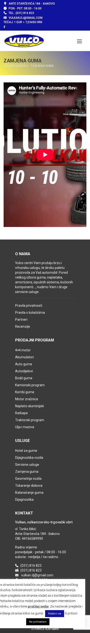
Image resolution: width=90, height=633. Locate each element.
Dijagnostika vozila (29, 458)
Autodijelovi (24, 371)
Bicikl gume (23, 378)
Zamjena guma (26, 471)
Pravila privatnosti (28, 305)
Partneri (21, 319)
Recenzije (22, 326)
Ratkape (21, 413)
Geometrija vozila (28, 478)
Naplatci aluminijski (29, 406)
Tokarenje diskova (28, 485)
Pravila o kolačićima (30, 312)
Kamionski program (30, 385)
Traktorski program (29, 420)
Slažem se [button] (54, 613)
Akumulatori (24, 357)
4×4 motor (23, 350)
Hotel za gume (26, 451)
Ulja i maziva (24, 427)
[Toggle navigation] (79, 41)
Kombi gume (24, 392)
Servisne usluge (27, 464)
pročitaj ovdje (38, 606)
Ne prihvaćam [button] (38, 621)
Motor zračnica (26, 399)
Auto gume (23, 364)
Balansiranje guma (29, 492)
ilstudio (52, 629)
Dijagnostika (24, 499)
